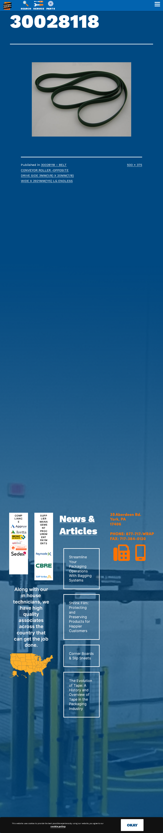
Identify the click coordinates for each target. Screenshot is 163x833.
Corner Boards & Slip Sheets (81, 655)
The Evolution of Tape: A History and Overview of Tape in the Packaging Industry (80, 695)
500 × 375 (134, 165)
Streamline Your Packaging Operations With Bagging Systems (80, 568)
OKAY (132, 825)
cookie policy (57, 826)
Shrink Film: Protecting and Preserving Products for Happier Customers (79, 617)
